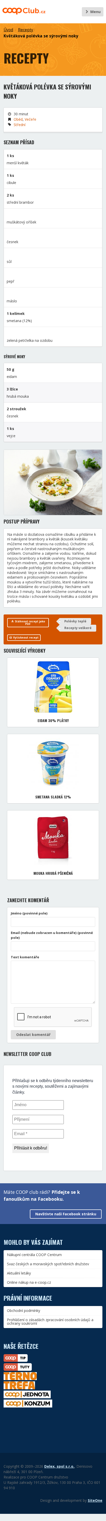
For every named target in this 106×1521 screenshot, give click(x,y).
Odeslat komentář (33, 1034)
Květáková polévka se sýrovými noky (41, 36)
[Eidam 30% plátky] (53, 687)
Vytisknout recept (25, 637)
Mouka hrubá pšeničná (53, 873)
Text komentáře (25, 957)
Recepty (25, 30)
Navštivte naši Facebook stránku (65, 1213)
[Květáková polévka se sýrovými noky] (53, 482)
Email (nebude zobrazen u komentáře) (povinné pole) (52, 935)
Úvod (8, 30)
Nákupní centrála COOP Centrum (34, 1254)
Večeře (30, 119)
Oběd (18, 119)
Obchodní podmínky (23, 1310)
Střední (19, 124)
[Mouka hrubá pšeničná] (53, 839)
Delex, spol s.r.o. (59, 1466)
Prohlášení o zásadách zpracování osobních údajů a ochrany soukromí (50, 1321)
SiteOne (95, 1500)
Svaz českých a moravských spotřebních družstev (48, 1263)
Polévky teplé (75, 621)
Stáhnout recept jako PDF (29, 623)
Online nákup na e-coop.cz (29, 1282)
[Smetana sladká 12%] (53, 763)
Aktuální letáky (19, 1273)
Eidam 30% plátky (53, 720)
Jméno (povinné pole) (29, 913)
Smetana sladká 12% (53, 796)
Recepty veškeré (78, 628)
